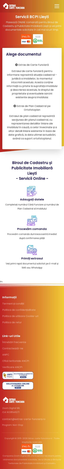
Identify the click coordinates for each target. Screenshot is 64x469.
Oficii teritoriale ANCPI (15, 361)
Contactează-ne (12, 348)
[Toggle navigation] (57, 6)
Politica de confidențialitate (19, 310)
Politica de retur (12, 322)
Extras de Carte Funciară (32, 81)
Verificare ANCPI (12, 367)
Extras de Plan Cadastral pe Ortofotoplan (32, 122)
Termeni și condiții (13, 303)
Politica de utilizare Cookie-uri (20, 316)
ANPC (5, 354)
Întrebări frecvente (14, 342)
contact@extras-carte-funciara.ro (23, 419)
